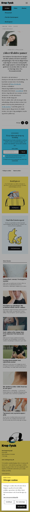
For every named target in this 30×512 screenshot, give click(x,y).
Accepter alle (21, 506)
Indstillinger (9, 502)
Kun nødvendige (20, 502)
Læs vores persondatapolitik (10, 497)
